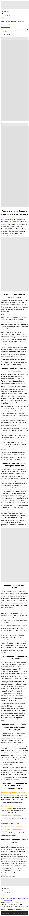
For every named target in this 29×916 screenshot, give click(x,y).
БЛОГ (5, 13)
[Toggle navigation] (2, 18)
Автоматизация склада (7, 219)
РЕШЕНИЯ (6, 11)
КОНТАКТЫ (7, 15)
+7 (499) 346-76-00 (10, 898)
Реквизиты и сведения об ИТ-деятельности (12, 909)
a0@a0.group (23, 898)
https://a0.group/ (8, 900)
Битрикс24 (23, 913)
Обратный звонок (5, 27)
